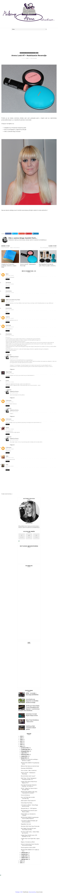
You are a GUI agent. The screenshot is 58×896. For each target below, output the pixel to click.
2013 (21, 861)
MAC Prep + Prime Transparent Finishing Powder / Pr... (28, 779)
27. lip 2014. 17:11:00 (10, 401)
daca (7, 274)
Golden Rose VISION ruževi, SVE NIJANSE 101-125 (29, 836)
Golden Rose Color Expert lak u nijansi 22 (30, 839)
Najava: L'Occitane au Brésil (28, 842)
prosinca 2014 (25, 747)
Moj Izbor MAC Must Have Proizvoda (30, 826)
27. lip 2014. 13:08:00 (10, 309)
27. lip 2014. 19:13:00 (14, 393)
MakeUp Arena (14, 356)
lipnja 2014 (24, 758)
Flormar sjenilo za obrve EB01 (28, 847)
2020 (21, 736)
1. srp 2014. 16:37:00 (10, 466)
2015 (21, 744)
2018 (21, 739)
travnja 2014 (24, 854)
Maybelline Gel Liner (26, 824)
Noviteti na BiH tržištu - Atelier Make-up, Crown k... (30, 832)
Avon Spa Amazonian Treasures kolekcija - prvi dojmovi (28, 785)
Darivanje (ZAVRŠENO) (26, 768)
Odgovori (7, 279)
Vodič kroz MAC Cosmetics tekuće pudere (31, 727)
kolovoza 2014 (25, 754)
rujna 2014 (24, 752)
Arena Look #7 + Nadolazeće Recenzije (28, 265)
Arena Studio (39, 892)
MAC (37, 52)
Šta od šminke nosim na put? (28, 776)
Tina (7, 464)
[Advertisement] (29, 41)
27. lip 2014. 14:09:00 (10, 382)
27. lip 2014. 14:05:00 (10, 373)
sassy (7, 456)
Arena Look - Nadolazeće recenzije (27, 52)
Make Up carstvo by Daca (13, 299)
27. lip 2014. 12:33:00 (10, 275)
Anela (7, 427)
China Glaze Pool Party (26, 802)
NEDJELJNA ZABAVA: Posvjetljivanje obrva (30, 763)
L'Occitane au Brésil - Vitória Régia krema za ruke (29, 805)
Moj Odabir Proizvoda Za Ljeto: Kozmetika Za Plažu (28, 829)
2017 (21, 741)
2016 (21, 743)
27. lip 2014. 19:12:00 (14, 358)
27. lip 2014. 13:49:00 (10, 335)
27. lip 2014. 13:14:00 (10, 326)
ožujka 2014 (24, 856)
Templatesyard (33, 894)
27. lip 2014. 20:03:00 (14, 440)
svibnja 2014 (24, 852)
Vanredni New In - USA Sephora (28, 808)
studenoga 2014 (25, 749)
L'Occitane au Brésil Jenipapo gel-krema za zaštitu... (29, 821)
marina (8, 317)
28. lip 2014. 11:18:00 (10, 449)
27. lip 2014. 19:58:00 (10, 429)
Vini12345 (8, 325)
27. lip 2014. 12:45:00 (10, 292)
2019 (21, 738)
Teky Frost (9, 372)
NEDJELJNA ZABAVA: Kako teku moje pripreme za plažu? (29, 792)
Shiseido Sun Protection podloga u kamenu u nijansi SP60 (8, 266)
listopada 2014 (25, 751)
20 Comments (34, 58)
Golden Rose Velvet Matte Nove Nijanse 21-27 (29, 782)
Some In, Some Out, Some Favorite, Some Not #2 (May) (30, 845)
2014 (21, 746)
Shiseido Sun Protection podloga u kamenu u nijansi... (29, 760)
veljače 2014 (24, 857)
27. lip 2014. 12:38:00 (10, 284)
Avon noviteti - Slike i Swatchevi (29, 770)
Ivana (7, 380)
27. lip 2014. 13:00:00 (10, 301)
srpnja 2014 (24, 756)
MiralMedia (25, 892)
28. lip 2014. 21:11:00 (10, 457)
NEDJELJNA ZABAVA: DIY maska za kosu (30, 850)
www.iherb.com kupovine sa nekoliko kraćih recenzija (32, 701)
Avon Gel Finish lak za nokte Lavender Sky (28, 798)
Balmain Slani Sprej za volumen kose (30, 766)
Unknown (8, 400)
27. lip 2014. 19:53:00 (10, 420)
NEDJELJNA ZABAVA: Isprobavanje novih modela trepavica (29, 818)
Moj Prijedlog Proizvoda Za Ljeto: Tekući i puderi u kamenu (47, 265)
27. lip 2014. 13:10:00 (10, 318)
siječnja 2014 (24, 859)
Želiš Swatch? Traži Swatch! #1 (28, 800)
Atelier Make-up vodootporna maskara (28, 814)
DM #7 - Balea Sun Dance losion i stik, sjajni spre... (29, 789)
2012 (21, 862)
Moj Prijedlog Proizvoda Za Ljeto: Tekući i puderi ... (29, 811)
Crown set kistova (25, 795)
